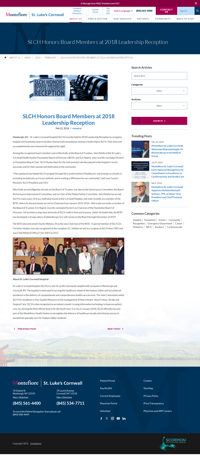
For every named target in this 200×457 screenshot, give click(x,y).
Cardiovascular (174, 227)
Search (158, 121)
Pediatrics (138, 227)
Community (174, 220)
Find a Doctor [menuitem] (97, 19)
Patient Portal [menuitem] (95, 10)
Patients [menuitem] (143, 19)
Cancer (178, 223)
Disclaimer (35, 443)
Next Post (114, 329)
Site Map (148, 388)
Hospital (137, 220)
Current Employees (110, 395)
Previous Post (27, 329)
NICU (149, 227)
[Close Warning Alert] (196, 3)
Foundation (150, 220)
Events (162, 220)
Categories (137, 84)
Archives (136, 99)
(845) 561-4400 (144, 10)
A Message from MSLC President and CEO (100, 3)
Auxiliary (159, 227)
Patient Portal (107, 380)
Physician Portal (108, 403)
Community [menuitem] (163, 19)
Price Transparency (154, 403)
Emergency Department (160, 223)
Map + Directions (20, 397)
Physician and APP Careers (158, 410)
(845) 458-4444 (21, 414)
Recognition (139, 223)
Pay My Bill (106, 388)
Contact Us (166, 10)
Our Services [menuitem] (122, 19)
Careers (148, 380)
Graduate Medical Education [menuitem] (77, 10)
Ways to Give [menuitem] (185, 19)
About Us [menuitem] (76, 19)
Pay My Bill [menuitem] (108, 10)
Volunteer (105, 410)
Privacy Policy (151, 395)
